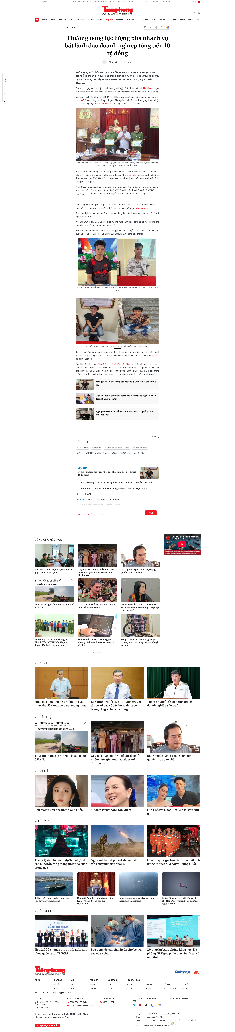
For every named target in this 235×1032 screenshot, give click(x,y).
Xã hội (44, 20)
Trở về (5, 101)
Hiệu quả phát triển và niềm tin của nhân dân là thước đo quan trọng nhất (60, 703)
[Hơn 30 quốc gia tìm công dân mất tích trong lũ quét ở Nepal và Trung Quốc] (173, 841)
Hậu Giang (148, 88)
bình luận (162, 27)
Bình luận (5, 94)
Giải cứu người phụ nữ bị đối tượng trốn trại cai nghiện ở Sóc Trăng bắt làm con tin (126, 397)
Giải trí (153, 20)
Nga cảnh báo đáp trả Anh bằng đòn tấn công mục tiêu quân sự (115, 862)
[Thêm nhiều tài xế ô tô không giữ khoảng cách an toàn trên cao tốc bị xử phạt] (97, 625)
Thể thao (119, 20)
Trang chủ (37, 20)
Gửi (151, 513)
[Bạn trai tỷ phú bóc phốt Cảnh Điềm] (61, 791)
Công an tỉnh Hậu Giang (103, 103)
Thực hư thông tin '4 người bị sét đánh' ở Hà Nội (54, 606)
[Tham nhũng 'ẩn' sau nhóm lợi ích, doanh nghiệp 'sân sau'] (173, 683)
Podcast (94, 980)
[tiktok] (147, 1005)
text (150, 27)
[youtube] (198, 2)
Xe (138, 20)
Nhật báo (57, 980)
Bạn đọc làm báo (49, 1025)
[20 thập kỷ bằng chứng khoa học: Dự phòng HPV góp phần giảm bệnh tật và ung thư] (173, 931)
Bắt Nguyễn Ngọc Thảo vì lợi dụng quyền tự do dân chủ (138, 571)
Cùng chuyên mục (48, 539)
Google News (167, 27)
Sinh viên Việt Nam (125, 2)
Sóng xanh (62, 20)
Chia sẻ (5, 80)
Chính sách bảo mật (179, 999)
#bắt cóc (96, 447)
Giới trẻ (100, 20)
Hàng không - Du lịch (171, 988)
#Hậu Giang (82, 447)
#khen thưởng (140, 447)
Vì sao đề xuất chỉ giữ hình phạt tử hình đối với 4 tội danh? (97, 606)
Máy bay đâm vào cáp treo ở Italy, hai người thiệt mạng (136, 899)
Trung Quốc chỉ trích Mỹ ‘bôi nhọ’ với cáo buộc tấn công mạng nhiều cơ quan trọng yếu (61, 863)
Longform (113, 980)
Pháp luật (109, 20)
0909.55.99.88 (76, 1002)
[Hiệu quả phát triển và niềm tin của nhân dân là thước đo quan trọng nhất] (61, 683)
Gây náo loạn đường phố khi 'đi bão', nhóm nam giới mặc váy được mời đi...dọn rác (96, 572)
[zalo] (154, 1005)
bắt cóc (132, 175)
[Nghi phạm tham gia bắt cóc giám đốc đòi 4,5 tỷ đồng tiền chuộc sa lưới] (85, 414)
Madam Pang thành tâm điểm (111, 810)
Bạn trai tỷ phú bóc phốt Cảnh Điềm (59, 810)
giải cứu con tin (142, 208)
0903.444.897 (108, 1002)
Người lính (130, 20)
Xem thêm (198, 20)
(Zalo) (85, 1002)
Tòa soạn (154, 2)
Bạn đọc (148, 988)
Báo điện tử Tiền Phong (117, 10)
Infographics (133, 980)
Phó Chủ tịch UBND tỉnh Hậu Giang (114, 364)
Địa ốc (71, 20)
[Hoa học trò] (197, 972)
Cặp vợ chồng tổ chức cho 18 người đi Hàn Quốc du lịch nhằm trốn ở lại (117, 482)
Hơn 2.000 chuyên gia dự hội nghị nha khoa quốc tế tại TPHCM (61, 951)
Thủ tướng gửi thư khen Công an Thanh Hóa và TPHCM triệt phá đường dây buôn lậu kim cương (51, 642)
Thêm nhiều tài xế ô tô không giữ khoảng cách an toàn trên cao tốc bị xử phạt (96, 642)
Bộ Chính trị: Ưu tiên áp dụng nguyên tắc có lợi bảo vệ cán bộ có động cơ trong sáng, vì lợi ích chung (116, 705)
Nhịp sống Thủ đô (41, 993)
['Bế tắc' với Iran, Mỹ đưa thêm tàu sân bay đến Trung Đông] (54, 884)
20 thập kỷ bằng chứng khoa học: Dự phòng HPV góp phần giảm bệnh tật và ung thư (173, 953)
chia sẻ (145, 27)
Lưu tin (5, 87)
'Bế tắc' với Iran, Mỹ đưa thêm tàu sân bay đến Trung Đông (52, 899)
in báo (156, 27)
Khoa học (172, 20)
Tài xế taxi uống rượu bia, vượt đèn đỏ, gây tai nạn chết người (54, 571)
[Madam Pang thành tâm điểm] (117, 791)
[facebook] (194, 2)
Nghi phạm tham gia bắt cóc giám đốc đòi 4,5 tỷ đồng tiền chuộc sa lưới (124, 413)
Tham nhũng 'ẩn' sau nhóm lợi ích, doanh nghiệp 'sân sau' (170, 703)
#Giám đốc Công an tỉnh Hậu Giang (129, 453)
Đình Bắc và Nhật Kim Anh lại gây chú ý (173, 811)
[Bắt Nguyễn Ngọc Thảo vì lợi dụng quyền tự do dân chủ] (140, 555)
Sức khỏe (81, 20)
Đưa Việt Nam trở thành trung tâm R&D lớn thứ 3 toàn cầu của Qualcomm (95, 900)
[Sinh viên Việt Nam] (182, 972)
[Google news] (161, 1005)
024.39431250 (43, 1007)
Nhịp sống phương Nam (62, 993)
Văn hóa (144, 20)
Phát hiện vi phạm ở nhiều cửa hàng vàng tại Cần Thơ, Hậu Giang (114, 488)
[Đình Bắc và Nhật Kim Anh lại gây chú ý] (173, 791)
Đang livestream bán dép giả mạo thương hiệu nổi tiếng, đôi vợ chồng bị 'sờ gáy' (140, 642)
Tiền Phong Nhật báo (104, 2)
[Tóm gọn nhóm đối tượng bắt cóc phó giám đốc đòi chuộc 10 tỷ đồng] (85, 384)
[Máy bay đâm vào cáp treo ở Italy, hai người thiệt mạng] (138, 884)
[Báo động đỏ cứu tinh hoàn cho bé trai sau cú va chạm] (117, 931)
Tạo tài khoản (97, 499)
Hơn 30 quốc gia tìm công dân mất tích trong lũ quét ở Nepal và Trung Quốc (173, 862)
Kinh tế (52, 20)
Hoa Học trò (141, 2)
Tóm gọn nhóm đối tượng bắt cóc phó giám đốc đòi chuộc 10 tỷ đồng (126, 383)
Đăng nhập (81, 499)
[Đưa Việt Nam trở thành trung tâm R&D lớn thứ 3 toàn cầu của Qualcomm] (96, 884)
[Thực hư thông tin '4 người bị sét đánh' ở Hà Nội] (54, 590)
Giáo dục (162, 20)
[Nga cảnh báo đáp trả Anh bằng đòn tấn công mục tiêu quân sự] (117, 841)
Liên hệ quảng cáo (76, 999)
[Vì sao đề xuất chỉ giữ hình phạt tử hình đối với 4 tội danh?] (97, 590)
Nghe (5, 73)
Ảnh (73, 980)
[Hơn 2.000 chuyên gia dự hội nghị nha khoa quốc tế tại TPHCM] (61, 931)
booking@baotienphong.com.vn (82, 1005)
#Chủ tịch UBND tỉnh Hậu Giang (92, 453)
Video (190, 20)
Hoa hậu (182, 20)
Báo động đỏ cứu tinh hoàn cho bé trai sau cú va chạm (116, 951)
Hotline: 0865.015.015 (82, 2)
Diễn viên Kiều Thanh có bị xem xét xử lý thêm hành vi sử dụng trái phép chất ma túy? (140, 607)
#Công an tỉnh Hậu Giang (117, 447)
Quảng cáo (167, 2)
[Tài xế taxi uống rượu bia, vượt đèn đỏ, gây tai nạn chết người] (54, 555)
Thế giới (91, 20)
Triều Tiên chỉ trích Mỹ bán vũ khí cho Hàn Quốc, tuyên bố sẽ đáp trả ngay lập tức (180, 900)
